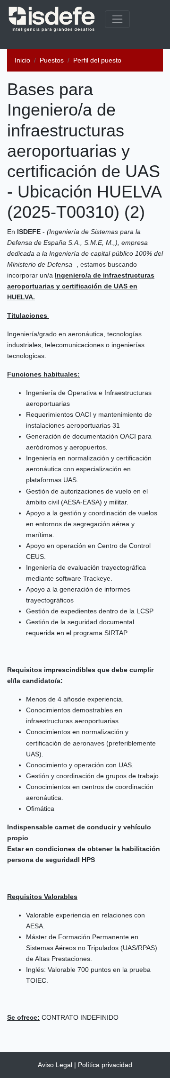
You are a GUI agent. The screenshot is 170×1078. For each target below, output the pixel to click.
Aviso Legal (55, 1065)
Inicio (22, 60)
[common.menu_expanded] (117, 19)
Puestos (52, 60)
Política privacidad (105, 1065)
